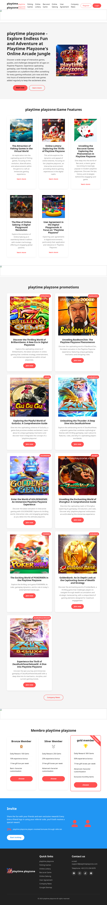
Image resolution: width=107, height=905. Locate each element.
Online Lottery (38, 5)
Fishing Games (30, 5)
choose (21, 779)
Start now (20, 87)
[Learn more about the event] (53, 19)
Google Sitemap (45, 887)
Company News (74, 5)
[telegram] (91, 873)
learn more (37, 88)
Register (86, 5)
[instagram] (80, 873)
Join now (29, 365)
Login (97, 5)
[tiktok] (85, 873)
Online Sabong (55, 5)
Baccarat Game (46, 5)
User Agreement (64, 5)
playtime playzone (21, 5)
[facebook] (74, 873)
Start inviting (15, 837)
